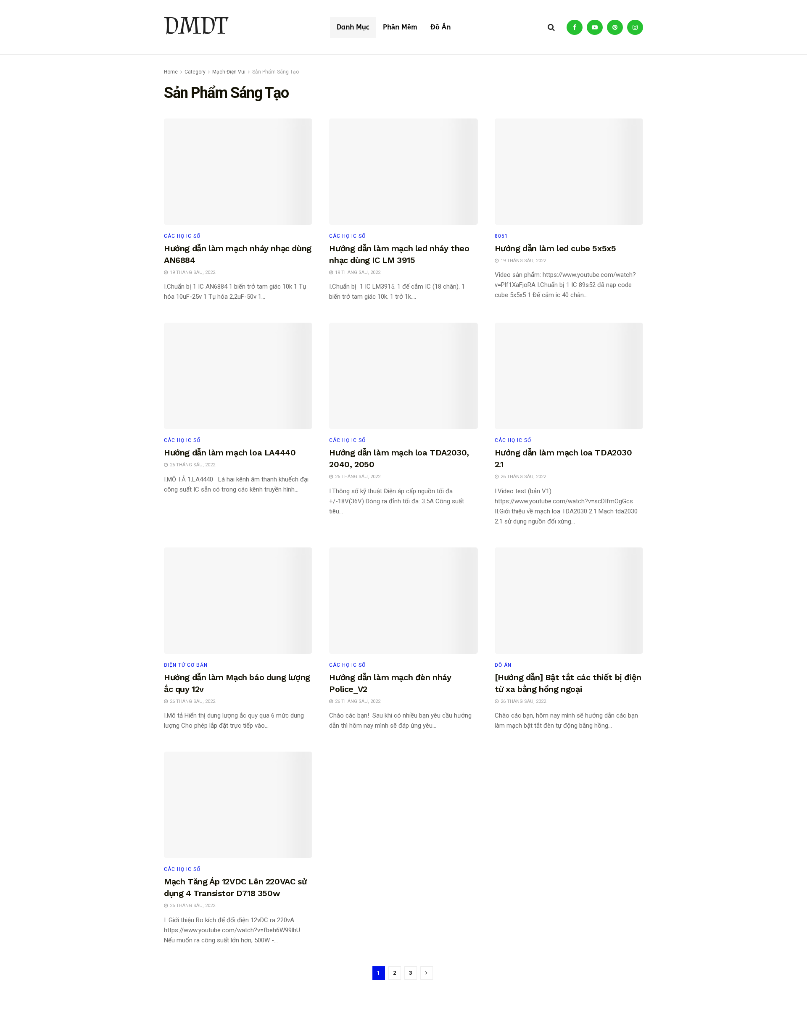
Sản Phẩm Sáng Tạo (275, 72)
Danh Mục (353, 27)
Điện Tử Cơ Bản (186, 665)
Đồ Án (440, 27)
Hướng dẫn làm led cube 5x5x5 (555, 248)
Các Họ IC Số (347, 236)
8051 (501, 236)
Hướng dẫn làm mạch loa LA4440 (229, 452)
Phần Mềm (400, 27)
